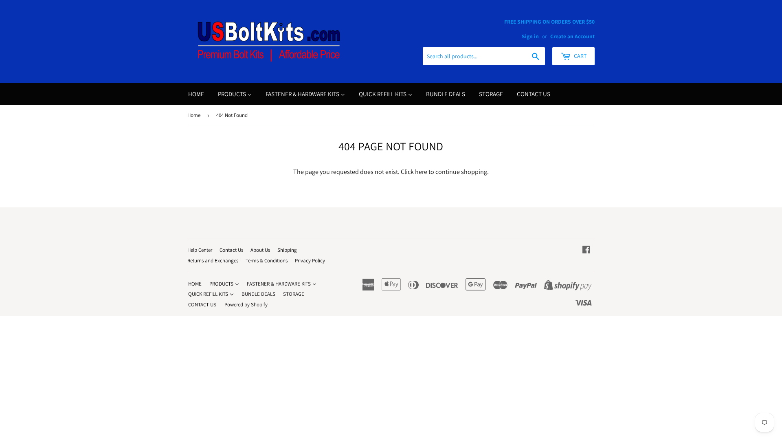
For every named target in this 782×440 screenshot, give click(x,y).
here (421, 171)
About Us (260, 249)
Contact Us (231, 249)
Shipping (287, 249)
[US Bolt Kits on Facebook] (586, 250)
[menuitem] (196, 94)
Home (193, 115)
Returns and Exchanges (212, 260)
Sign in (530, 36)
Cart (579, 55)
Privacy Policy (310, 260)
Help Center (199, 249)
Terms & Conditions (267, 260)
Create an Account (572, 36)
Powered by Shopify (246, 304)
